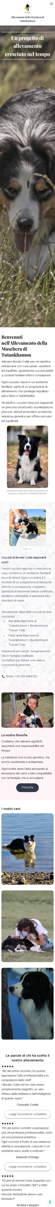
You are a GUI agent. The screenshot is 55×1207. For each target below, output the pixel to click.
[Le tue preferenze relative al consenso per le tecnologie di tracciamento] (50, 1202)
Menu (51, 3)
